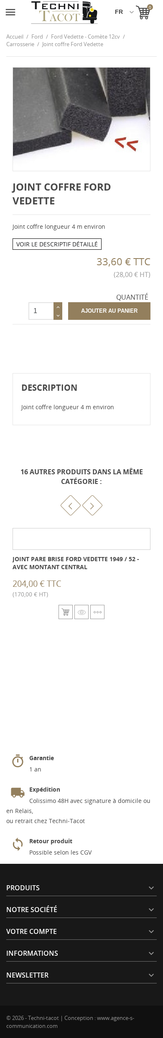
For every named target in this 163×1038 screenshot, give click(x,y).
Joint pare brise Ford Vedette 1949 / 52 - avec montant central (76, 563)
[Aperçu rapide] (81, 612)
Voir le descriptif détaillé (57, 244)
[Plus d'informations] (97, 612)
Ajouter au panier (109, 311)
